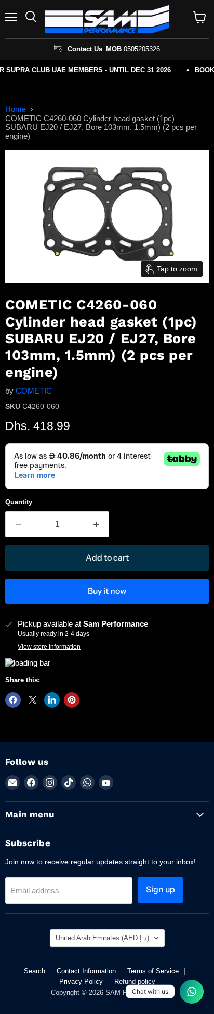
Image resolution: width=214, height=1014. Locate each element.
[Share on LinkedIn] (52, 700)
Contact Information (86, 971)
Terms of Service (153, 971)
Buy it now (107, 591)
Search (34, 971)
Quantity (18, 502)
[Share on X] (33, 700)
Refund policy (134, 981)
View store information (49, 647)
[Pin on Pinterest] (71, 700)
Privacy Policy (81, 981)
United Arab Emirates (102, 938)
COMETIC (34, 390)
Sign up (160, 889)
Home (15, 109)
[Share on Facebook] (13, 700)
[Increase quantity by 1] (97, 524)
